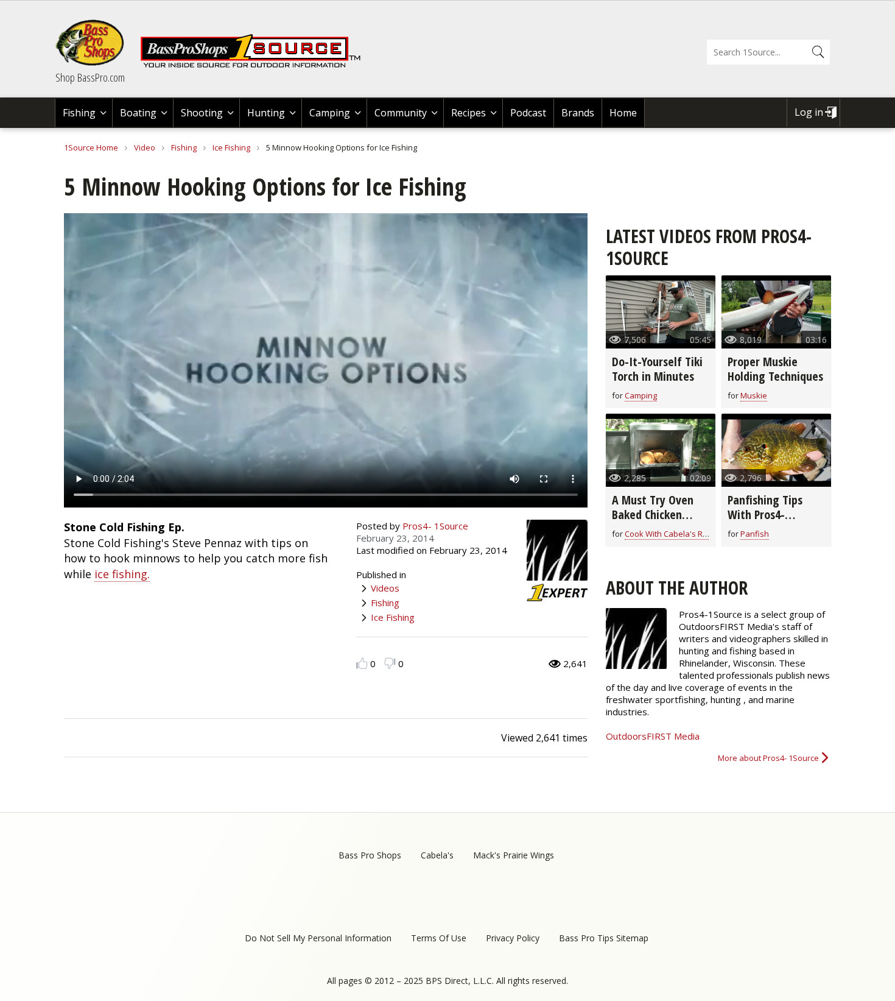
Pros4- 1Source (435, 526)
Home (623, 112)
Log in (809, 112)
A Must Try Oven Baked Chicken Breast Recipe (652, 514)
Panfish (754, 533)
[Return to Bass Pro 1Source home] (255, 65)
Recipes (468, 112)
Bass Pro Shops (370, 855)
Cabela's (437, 855)
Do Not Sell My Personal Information (318, 938)
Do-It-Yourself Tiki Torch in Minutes (657, 368)
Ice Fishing (231, 147)
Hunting (266, 112)
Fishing (79, 112)
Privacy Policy (512, 938)
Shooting (202, 112)
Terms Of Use (438, 938)
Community (400, 112)
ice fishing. (122, 574)
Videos (385, 588)
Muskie (753, 395)
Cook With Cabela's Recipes (676, 533)
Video (144, 147)
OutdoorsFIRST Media (653, 736)
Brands (577, 112)
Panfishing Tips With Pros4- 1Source (765, 514)
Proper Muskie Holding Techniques (775, 368)
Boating (138, 112)
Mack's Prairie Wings (513, 855)
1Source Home (91, 147)
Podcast (528, 112)
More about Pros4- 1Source (768, 757)
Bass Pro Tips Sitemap (603, 938)
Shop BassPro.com (90, 77)
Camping (329, 112)
